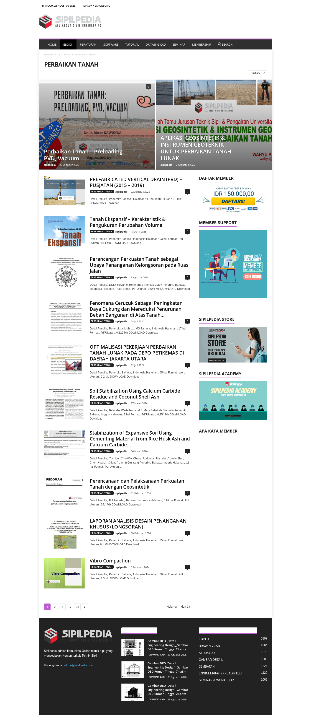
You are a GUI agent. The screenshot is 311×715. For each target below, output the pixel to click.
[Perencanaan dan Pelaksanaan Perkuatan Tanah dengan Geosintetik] (64, 493)
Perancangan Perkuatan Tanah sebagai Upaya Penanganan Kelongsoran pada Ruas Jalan (139, 265)
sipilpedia (50, 164)
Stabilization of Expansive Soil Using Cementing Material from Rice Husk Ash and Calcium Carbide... (140, 439)
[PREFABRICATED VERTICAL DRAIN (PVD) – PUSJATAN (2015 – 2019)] (64, 191)
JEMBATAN (206, 666)
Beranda (48, 54)
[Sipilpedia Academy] (233, 400)
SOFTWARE (110, 44)
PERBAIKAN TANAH (101, 191)
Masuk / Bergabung (96, 5)
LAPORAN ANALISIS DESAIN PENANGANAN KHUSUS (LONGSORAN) (138, 524)
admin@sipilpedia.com (79, 665)
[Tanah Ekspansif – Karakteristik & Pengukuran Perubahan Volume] (64, 231)
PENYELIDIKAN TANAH (173, 72)
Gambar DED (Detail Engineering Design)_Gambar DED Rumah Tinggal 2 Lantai (168, 645)
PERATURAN (88, 44)
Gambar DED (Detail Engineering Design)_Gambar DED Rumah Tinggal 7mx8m (168, 667)
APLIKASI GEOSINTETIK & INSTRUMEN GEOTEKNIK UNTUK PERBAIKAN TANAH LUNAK (196, 148)
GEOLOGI (76, 72)
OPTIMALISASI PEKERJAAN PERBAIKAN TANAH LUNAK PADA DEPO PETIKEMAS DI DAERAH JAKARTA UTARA (137, 353)
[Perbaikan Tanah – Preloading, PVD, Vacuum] (97, 125)
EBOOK (68, 44)
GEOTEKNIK (64, 54)
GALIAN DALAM (55, 72)
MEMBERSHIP (201, 44)
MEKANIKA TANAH (119, 72)
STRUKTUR (207, 653)
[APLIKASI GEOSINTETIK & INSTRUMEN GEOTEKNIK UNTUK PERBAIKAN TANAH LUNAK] (214, 125)
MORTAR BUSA (145, 72)
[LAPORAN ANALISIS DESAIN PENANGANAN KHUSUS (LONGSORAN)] (64, 533)
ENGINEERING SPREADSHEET (221, 673)
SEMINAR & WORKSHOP (216, 680)
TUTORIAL (132, 44)
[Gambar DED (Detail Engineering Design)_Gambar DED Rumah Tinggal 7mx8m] (132, 669)
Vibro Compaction (110, 560)
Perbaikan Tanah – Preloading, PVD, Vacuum (84, 155)
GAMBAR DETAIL (211, 659)
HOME (52, 44)
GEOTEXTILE (95, 72)
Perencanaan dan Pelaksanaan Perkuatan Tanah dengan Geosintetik (137, 484)
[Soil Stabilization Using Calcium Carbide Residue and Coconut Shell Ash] (64, 403)
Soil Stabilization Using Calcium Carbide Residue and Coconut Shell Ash (135, 394)
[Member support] (233, 264)
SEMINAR (179, 44)
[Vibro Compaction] (64, 573)
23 (77, 607)
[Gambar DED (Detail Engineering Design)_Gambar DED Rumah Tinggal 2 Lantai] (132, 647)
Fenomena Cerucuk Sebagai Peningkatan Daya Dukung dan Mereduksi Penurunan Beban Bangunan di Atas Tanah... (136, 309)
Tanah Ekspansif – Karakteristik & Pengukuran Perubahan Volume (128, 222)
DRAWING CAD (156, 44)
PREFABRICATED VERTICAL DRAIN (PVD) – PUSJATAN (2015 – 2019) (136, 182)
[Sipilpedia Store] (233, 345)
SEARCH (227, 44)
